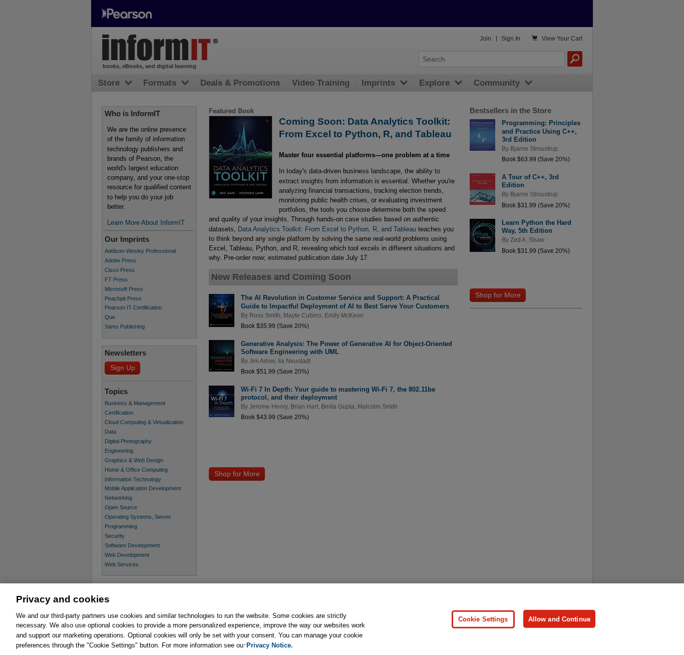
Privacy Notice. (269, 644)
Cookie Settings (483, 618)
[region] (342, 619)
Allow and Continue (559, 618)
